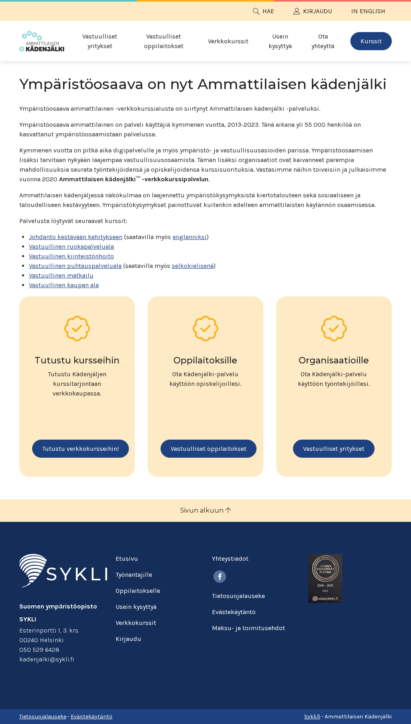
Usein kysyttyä (280, 41)
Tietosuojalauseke (238, 596)
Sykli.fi (312, 716)
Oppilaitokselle (138, 590)
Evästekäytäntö (234, 612)
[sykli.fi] (63, 570)
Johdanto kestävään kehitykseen (75, 237)
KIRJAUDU (317, 11)
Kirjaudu (128, 639)
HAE (268, 11)
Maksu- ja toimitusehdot (248, 628)
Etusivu (127, 558)
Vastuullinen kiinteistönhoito (71, 256)
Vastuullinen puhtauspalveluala (75, 266)
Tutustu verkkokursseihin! (80, 448)
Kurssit (371, 41)
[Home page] (41, 41)
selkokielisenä (193, 266)
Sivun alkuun (202, 510)
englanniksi (190, 237)
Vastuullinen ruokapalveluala (71, 246)
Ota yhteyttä (322, 41)
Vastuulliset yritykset (99, 41)
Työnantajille (134, 574)
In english (368, 11)
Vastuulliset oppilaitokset (163, 41)
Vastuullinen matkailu (61, 275)
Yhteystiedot (230, 558)
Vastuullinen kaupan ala (64, 285)
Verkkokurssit (228, 41)
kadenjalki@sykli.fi (46, 659)
